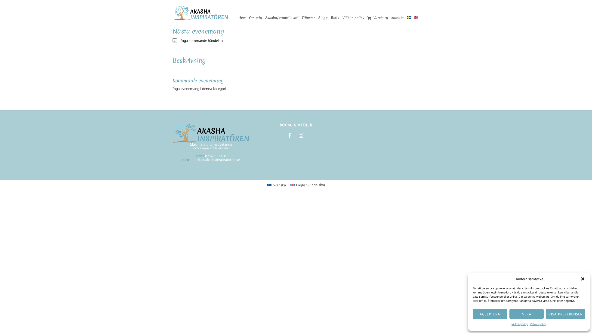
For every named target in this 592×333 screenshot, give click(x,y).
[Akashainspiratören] (200, 18)
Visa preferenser (566, 314)
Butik (335, 17)
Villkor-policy (520, 324)
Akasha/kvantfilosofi (282, 17)
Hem (242, 17)
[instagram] (301, 135)
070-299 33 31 (216, 156)
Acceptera (490, 314)
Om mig (255, 17)
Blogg (323, 17)
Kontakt (397, 17)
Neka (526, 314)
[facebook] (289, 135)
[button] (582, 279)
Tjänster (308, 17)
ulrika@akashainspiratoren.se (217, 159)
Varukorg (380, 17)
